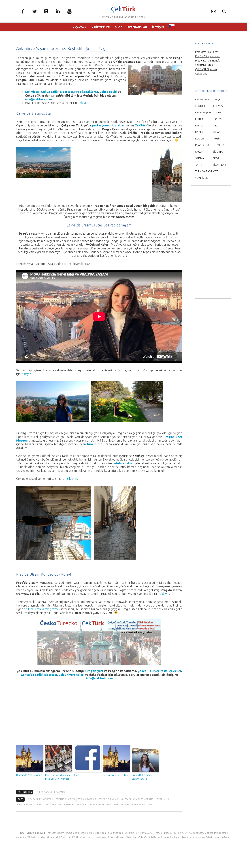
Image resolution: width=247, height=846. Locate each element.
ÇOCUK (217, 112)
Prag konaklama (86, 91)
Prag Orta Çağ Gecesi (207, 51)
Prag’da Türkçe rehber (207, 56)
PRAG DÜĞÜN (202, 145)
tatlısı (123, 463)
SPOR (216, 158)
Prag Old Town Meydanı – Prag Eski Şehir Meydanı (58, 777)
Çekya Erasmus (87, 799)
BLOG (118, 27)
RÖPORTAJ (219, 145)
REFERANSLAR (137, 27)
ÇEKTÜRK (200, 106)
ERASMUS (59, 792)
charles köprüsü (144, 799)
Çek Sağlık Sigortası (206, 69)
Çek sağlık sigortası (40, 799)
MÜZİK (216, 138)
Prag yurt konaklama (139, 804)
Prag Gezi (43, 804)
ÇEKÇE (217, 99)
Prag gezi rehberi (63, 804)
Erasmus (88, 225)
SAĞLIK (199, 151)
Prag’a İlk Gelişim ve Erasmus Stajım (142, 777)
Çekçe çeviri (108, 91)
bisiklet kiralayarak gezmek (42, 609)
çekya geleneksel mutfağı (114, 799)
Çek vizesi (32, 91)
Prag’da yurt (94, 671)
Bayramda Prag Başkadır (29, 775)
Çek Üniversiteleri (205, 64)
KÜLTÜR (199, 138)
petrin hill (164, 799)
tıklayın (83, 102)
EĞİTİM (199, 119)
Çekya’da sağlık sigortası (39, 674)
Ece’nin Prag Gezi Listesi (115, 775)
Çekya (71, 799)
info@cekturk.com (38, 99)
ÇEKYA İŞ (218, 106)
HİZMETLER (102, 27)
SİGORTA (218, 151)
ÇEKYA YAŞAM (44, 792)
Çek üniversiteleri (71, 674)
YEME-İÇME (201, 177)
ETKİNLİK (200, 125)
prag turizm (115, 804)
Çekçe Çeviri (202, 73)
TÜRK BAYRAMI (203, 171)
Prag (76, 775)
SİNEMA (199, 158)
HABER (199, 132)
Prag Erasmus (26, 804)
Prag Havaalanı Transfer (208, 60)
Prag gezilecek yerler (90, 804)
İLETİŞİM (158, 27)
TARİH (198, 164)
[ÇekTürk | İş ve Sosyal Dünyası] (123, 9)
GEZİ (215, 125)
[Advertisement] (99, 713)
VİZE (215, 171)
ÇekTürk (80, 27)
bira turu (93, 444)
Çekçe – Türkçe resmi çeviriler (159, 671)
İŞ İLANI (217, 132)
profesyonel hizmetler (108, 125)
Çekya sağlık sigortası (57, 91)
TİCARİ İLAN (219, 164)
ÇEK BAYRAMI (202, 99)
